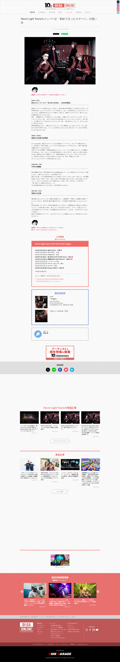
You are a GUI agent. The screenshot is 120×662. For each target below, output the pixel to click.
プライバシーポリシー (62, 644)
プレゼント (79, 12)
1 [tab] (54, 610)
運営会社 (51, 644)
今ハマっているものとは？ (58, 637)
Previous (22, 591)
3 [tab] (59, 610)
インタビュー (42, 12)
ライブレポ (52, 12)
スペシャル (69, 12)
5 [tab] (63, 610)
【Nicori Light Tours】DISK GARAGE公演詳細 (49, 279)
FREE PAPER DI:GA (74, 629)
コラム (60, 12)
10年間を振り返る (56, 625)
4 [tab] (61, 610)
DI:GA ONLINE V (73, 623)
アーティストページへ (60, 441)
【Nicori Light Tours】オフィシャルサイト (48, 281)
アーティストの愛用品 (57, 627)
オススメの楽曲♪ (55, 635)
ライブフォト (71, 627)
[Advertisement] (60, 388)
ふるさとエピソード (56, 633)
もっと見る (60, 491)
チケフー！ (71, 625)
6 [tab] (66, 610)
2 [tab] (56, 610)
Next (98, 591)
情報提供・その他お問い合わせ (79, 644)
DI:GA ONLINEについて (39, 644)
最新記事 (32, 12)
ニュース (87, 12)
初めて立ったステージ (57, 631)
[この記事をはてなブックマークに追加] (72, 370)
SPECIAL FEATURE (73, 631)
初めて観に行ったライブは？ (59, 629)
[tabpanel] (35, 595)
